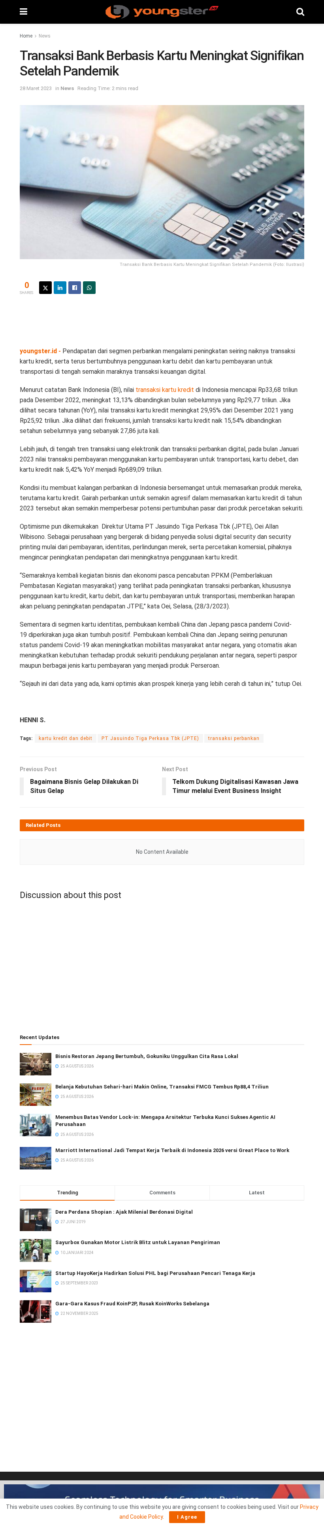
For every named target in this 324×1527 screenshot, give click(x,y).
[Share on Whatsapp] (89, 287)
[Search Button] (300, 12)
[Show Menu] (23, 12)
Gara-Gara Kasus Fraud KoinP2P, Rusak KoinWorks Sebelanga (132, 1304)
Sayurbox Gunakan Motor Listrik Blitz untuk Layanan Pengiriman (137, 1242)
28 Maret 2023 (36, 88)
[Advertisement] (162, 319)
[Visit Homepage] (162, 12)
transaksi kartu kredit (165, 390)
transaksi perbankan (234, 738)
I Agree (187, 1517)
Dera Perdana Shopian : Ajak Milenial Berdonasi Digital (124, 1212)
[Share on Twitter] (45, 287)
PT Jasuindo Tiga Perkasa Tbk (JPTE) (150, 738)
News (45, 36)
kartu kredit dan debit (65, 738)
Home (26, 36)
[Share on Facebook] (74, 287)
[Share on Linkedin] (60, 287)
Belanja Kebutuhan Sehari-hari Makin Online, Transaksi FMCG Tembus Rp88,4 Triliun (162, 1087)
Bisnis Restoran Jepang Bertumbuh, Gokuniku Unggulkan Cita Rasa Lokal (146, 1056)
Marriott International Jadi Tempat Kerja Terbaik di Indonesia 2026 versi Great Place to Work (172, 1150)
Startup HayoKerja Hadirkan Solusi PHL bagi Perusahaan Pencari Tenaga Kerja (155, 1273)
